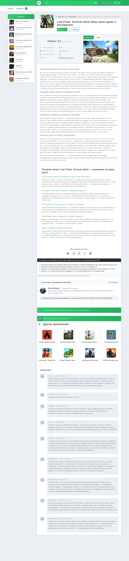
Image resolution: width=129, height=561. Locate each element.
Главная (10, 8)
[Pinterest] (90, 253)
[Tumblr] (85, 253)
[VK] (73, 253)
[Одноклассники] (79, 253)
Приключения (63, 51)
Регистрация (106, 3)
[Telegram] (68, 253)
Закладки (76, 29)
